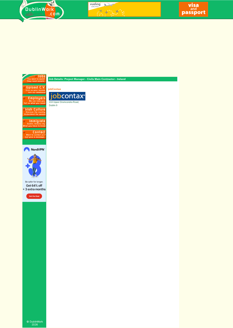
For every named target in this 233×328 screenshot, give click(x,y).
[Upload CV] (34, 89)
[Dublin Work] (43, 9)
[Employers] (34, 100)
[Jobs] (34, 78)
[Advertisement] (116, 46)
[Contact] (34, 134)
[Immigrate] (34, 112)
